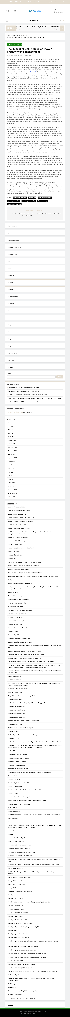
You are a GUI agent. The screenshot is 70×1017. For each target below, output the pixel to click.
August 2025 (11, 461)
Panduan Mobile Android (15, 724)
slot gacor (11, 289)
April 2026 (10, 433)
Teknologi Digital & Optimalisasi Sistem (19, 934)
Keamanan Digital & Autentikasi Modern (19, 638)
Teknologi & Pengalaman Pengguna (18, 913)
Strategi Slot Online (13, 888)
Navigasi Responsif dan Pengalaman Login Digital (22, 696)
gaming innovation (14, 201)
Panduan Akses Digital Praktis (16, 710)
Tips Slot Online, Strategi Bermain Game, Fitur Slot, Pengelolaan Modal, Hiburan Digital (32, 971)
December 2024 (12, 490)
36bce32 (11, 55)
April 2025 (10, 475)
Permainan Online (13, 793)
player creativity (42, 201)
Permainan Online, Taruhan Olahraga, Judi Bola (21, 797)
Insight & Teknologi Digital (15, 606)
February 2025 (12, 483)
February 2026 (12, 440)
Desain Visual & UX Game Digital (17, 541)
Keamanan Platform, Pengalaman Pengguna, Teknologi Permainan (26, 654)
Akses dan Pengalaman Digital (16, 507)
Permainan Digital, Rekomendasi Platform (20, 783)
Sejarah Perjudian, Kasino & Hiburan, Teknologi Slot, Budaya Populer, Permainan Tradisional (34, 815)
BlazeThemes (32, 1013)
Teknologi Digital (12, 930)
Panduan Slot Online (13, 738)
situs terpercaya (12, 332)
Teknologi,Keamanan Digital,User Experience (20, 968)
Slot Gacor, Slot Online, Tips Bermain (18, 838)
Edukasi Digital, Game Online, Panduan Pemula (21, 548)
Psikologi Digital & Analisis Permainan (19, 804)
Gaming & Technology (15, 45)
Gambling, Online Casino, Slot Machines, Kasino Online (23, 566)
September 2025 (12, 458)
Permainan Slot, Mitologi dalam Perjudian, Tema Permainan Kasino (27, 800)
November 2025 (12, 451)
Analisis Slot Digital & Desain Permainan (19, 528)
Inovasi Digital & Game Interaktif (17, 603)
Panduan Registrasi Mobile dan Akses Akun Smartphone (24, 735)
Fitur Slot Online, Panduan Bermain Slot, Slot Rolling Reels (24, 562)
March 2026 (11, 436)
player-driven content (14, 204)
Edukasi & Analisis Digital (15, 544)
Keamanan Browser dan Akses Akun (18, 628)
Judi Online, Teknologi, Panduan (17, 614)
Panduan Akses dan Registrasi (16, 706)
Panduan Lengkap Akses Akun (16, 717)
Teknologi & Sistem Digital (15, 916)
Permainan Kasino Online (15, 786)
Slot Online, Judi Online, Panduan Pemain (19, 845)
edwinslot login (12, 558)
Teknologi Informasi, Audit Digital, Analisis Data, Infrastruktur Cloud (27, 953)
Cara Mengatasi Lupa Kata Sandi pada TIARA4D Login (23, 387)
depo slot (10, 282)
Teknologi (10, 895)
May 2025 (10, 472)
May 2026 (10, 429)
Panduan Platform (13, 731)
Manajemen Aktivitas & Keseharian (18, 689)
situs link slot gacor (13, 240)
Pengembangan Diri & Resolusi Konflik (19, 768)
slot (9, 261)
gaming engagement (44, 197)
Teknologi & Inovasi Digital (15, 905)
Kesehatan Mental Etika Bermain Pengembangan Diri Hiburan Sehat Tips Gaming (31, 661)
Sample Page (33, 20)
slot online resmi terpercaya (16, 841)
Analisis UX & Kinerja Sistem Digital (18, 537)
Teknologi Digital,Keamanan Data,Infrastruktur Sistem (23, 950)
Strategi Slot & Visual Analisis (16, 884)
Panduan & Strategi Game (15, 699)
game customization (19, 197)
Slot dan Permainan (13, 831)
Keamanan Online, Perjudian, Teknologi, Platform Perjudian (24, 651)
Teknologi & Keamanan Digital (16, 909)
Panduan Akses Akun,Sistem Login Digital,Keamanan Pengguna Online (28, 703)
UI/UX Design (11, 984)
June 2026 (11, 426)
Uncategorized (12, 987)
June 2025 (11, 468)
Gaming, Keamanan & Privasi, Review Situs (20, 583)
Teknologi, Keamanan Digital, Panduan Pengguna (21, 964)
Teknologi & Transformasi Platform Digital (20, 923)
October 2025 (11, 454)
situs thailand (31, 72)
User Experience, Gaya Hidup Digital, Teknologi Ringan (23, 991)
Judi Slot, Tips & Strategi (15, 617)
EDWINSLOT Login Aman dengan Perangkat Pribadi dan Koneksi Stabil (28, 395)
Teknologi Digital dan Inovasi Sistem (18, 937)
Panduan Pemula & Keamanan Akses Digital (20, 728)
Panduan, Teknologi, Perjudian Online (18, 758)
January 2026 (11, 444)
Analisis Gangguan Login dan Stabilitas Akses (21, 518)
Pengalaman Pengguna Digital (16, 765)
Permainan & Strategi (14, 779)
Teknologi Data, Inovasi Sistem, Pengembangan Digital (23, 927)
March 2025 (11, 479)
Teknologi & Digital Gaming (15, 898)
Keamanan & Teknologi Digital (16, 621)
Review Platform (12, 807)
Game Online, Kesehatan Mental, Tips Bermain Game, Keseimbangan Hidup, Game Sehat (33, 576)
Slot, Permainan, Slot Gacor (15, 868)
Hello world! (28, 412)
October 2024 (11, 497)
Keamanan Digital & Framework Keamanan (20, 642)
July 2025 (10, 465)
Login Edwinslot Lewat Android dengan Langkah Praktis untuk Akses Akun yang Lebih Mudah (40, 2)
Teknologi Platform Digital (15, 961)
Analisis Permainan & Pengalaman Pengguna (20, 521)
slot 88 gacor (11, 275)
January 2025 (11, 486)
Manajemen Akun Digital (15, 692)
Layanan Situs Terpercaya (15, 676)
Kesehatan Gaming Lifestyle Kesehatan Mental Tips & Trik (24, 658)
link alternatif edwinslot (14, 680)
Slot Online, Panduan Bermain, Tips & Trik (19, 848)
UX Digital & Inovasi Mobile (15, 994)
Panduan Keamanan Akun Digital (17, 713)
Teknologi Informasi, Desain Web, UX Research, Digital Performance (27, 957)
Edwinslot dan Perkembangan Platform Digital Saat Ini (23, 27)
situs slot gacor (12, 254)
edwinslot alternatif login (15, 555)
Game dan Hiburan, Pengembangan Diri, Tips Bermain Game (25, 573)
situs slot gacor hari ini (14, 247)
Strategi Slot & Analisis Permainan (17, 881)
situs (9, 268)
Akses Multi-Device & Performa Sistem (19, 510)
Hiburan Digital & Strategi (15, 596)
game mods (32, 197)
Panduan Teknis (12, 751)
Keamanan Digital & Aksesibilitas (17, 635)
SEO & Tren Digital (13, 818)
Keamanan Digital (13, 631)
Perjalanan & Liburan (13, 776)
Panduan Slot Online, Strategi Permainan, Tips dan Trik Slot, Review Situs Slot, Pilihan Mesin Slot (35, 742)
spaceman (11, 360)
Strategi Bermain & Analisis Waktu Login (19, 877)
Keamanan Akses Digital (15, 624)
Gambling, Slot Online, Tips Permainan (18, 569)
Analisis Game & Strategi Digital (17, 514)
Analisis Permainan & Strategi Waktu (18, 525)
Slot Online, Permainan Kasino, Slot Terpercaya (21, 856)
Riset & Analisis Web (14, 811)
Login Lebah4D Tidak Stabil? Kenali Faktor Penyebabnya (24, 402)
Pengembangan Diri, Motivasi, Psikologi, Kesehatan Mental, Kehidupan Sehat (29, 772)
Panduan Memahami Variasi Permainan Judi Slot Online (23, 720)
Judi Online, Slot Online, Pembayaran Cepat (20, 610)
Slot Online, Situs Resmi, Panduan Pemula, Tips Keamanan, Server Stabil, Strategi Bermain (33, 865)
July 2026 (10, 422)
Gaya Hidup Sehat (13, 592)
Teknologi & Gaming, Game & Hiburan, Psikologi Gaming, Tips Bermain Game (29, 902)
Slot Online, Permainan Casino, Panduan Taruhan (21, 852)
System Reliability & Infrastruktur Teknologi (20, 891)
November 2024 (12, 493)
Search (9, 374)
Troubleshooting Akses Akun (16, 975)
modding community (28, 201)
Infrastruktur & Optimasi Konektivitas (18, 599)
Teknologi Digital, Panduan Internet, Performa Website (23, 946)
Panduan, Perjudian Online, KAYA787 (18, 754)
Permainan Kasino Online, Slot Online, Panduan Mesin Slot (24, 790)
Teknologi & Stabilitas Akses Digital (18, 920)
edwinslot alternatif (13, 551)
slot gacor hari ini (13, 296)
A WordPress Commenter (15, 412)
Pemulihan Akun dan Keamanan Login (18, 761)
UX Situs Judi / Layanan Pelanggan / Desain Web (21, 998)
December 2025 (12, 447)
